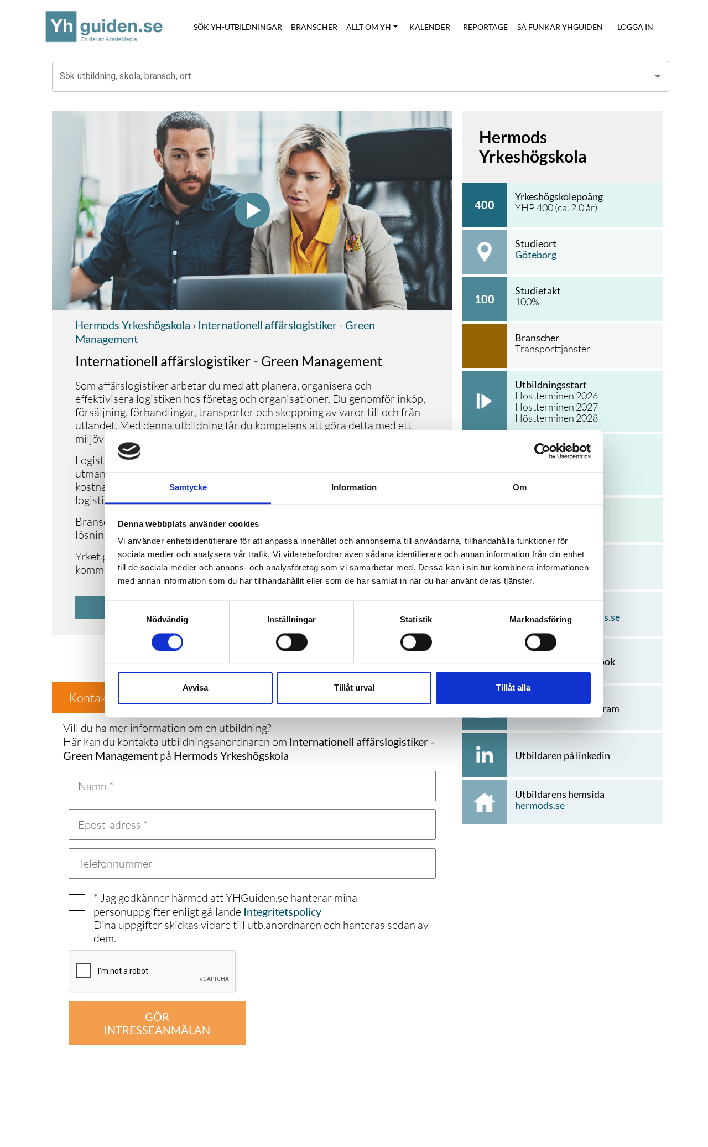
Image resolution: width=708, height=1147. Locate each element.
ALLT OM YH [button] (368, 27)
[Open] (657, 76)
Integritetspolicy (282, 911)
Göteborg (535, 254)
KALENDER (429, 27)
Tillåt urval (354, 688)
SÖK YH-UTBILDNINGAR (238, 27)
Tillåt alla (513, 688)
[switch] (292, 642)
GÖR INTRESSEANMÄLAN (157, 1023)
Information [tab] (354, 487)
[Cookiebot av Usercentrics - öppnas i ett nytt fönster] (542, 451)
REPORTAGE (485, 27)
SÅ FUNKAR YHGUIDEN (560, 27)
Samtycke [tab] (188, 487)
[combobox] (352, 76)
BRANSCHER (314, 27)
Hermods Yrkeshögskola (132, 324)
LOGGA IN (635, 27)
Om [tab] (520, 487)
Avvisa (195, 688)
